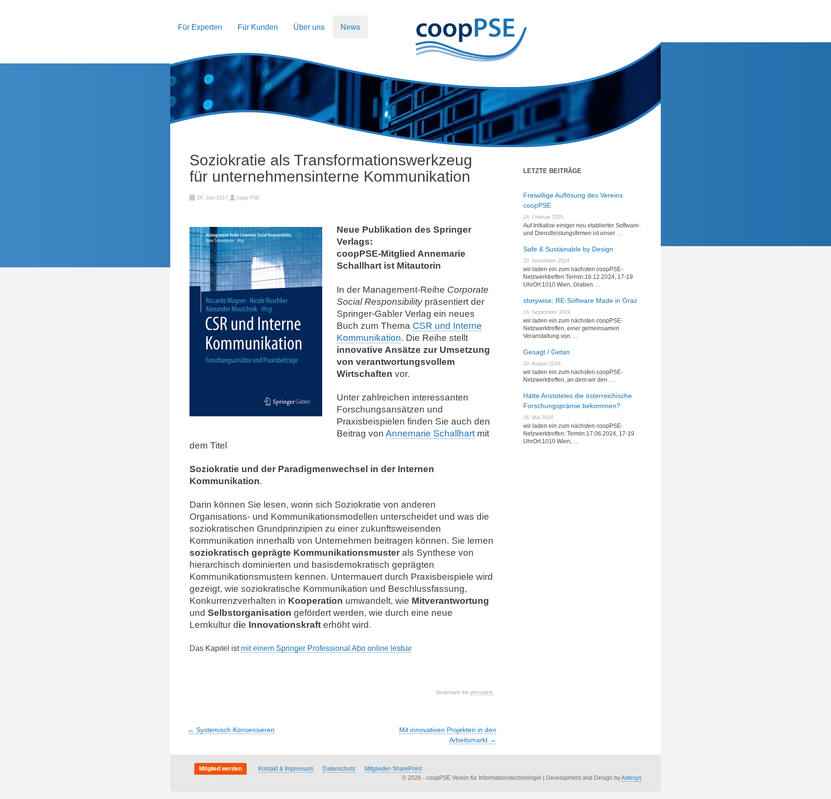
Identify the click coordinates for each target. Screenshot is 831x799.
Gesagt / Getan (546, 352)
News (350, 27)
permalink (481, 692)
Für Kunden (258, 27)
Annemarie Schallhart (430, 433)
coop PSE (248, 197)
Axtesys (631, 777)
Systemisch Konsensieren (231, 730)
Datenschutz (339, 768)
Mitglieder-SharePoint (393, 768)
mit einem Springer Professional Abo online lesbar (326, 648)
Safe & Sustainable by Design (568, 249)
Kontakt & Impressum (286, 768)
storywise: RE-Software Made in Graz (580, 300)
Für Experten (200, 27)
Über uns (309, 27)
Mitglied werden (220, 768)
